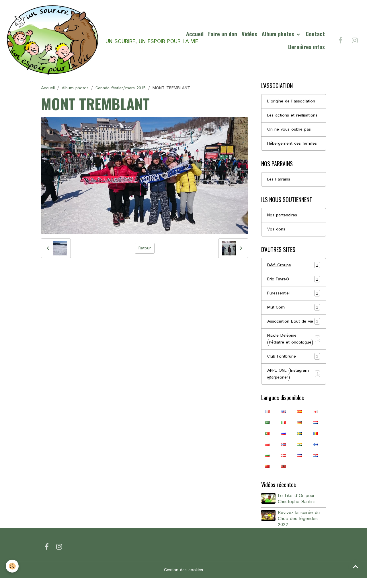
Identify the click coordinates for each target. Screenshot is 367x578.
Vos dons (276, 229)
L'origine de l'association (291, 101)
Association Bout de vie (292, 321)
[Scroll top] (355, 566)
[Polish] (267, 444)
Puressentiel (292, 293)
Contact (315, 34)
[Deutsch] (299, 422)
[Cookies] (12, 566)
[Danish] (283, 455)
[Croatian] (315, 455)
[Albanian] (283, 466)
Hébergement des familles (292, 143)
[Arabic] (267, 422)
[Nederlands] (315, 422)
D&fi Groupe (292, 265)
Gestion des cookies (183, 570)
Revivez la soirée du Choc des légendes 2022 (299, 519)
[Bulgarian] (267, 455)
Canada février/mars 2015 (120, 88)
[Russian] (283, 433)
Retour (144, 248)
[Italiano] (283, 422)
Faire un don (222, 34)
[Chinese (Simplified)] (267, 466)
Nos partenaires (282, 215)
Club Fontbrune (292, 356)
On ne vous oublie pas (289, 129)
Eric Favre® (292, 279)
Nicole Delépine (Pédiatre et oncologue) (293, 339)
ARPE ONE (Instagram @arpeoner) (293, 374)
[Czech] (299, 455)
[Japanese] (315, 411)
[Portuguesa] (267, 433)
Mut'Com (292, 307)
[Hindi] (299, 444)
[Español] (299, 411)
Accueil (195, 34)
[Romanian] (315, 433)
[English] (283, 411)
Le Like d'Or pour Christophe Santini (296, 499)
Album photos (279, 34)
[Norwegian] (283, 444)
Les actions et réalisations (292, 115)
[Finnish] (315, 444)
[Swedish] (299, 433)
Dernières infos (306, 46)
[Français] (267, 411)
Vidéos (249, 34)
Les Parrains (278, 179)
